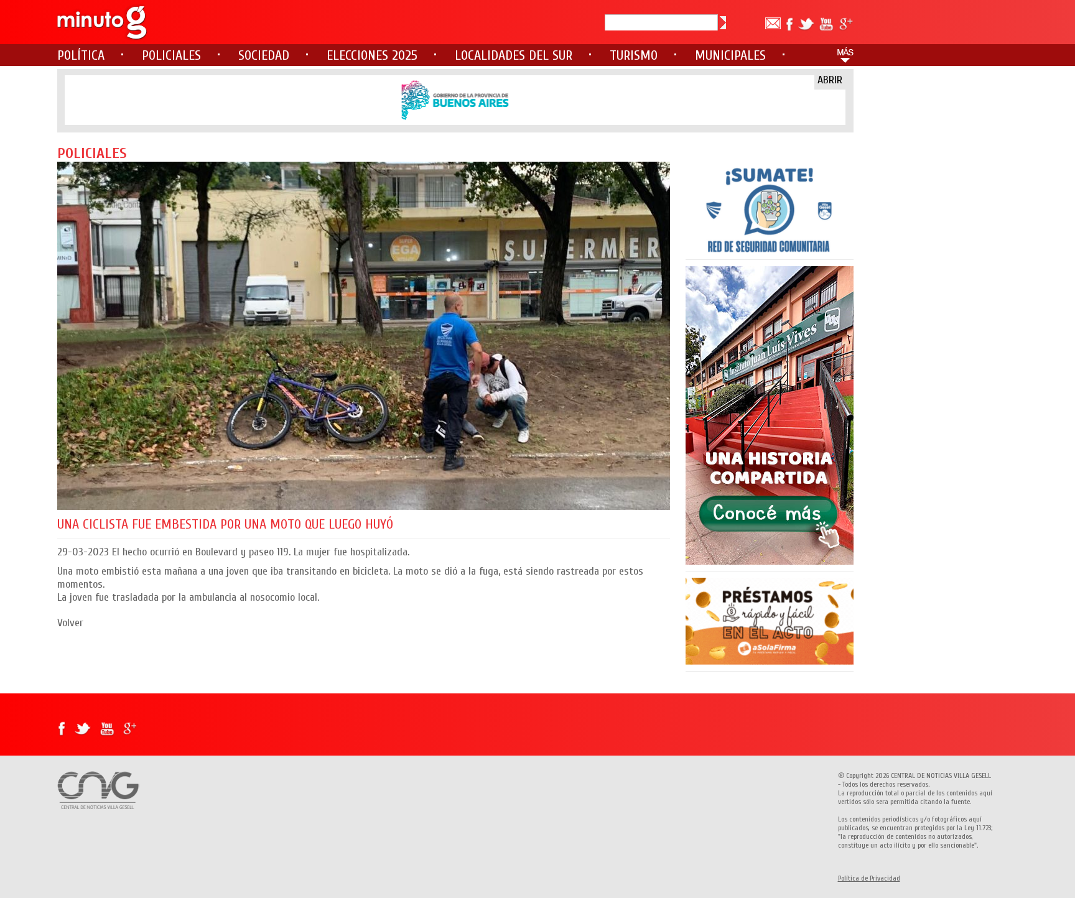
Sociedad (263, 55)
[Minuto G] (102, 22)
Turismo (634, 55)
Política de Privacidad (869, 878)
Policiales (171, 55)
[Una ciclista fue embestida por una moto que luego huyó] (363, 336)
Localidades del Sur (513, 55)
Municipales (730, 55)
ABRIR (829, 79)
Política (81, 55)
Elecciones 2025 (372, 55)
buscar (723, 22)
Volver (70, 622)
